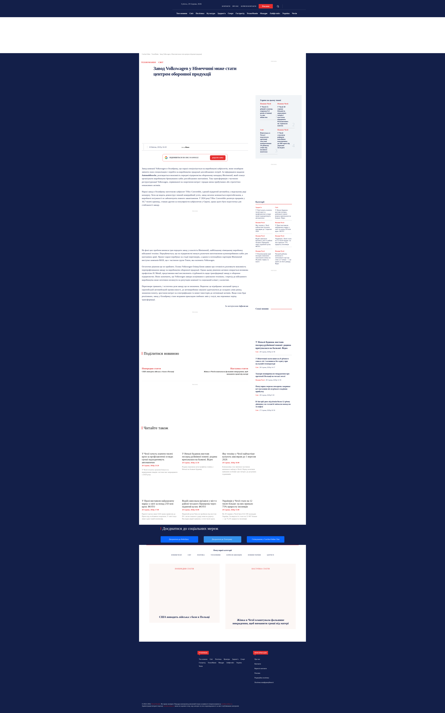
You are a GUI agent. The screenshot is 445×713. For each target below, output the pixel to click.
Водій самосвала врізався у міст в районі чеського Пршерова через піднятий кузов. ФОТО (199, 503)
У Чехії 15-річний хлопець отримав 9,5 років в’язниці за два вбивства (266, 112)
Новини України (265, 199)
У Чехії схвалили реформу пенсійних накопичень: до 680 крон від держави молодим (283, 140)
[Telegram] (290, 6)
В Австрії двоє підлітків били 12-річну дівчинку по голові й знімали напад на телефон (273, 404)
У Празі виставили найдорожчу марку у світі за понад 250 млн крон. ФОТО (158, 503)
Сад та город (273, 203)
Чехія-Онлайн (155, 704)
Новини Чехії (265, 104)
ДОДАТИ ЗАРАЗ (217, 158)
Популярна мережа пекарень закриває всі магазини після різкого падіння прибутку (273, 389)
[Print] (226, 147)
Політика (271, 201)
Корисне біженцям (275, 195)
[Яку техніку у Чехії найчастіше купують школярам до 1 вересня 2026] (240, 442)
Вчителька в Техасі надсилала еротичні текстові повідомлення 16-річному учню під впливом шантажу (265, 142)
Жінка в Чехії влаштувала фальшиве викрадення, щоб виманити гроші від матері (261, 621)
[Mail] (265, 690)
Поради (281, 201)
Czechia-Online (146, 54)
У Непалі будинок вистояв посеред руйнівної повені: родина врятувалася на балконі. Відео (199, 456)
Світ (160, 62)
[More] (247, 147)
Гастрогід (273, 191)
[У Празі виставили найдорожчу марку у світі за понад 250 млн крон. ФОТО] (159, 489)
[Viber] (236, 147)
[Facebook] (286, 6)
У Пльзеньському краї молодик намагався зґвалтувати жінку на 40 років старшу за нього (263, 258)
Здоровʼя (277, 193)
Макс (187, 147)
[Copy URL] (242, 147)
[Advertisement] (222, 35)
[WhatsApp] (220, 147)
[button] (278, 6)
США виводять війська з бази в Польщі (158, 372)
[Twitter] (210, 147)
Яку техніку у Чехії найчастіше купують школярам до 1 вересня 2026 (239, 456)
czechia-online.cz (226, 704)
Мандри (282, 197)
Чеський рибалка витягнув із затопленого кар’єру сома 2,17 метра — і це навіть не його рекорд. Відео (283, 259)
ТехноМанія (155, 54)
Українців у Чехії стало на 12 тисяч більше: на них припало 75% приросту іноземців (237, 503)
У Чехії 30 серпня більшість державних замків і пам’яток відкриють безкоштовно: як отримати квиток (283, 116)
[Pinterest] (215, 147)
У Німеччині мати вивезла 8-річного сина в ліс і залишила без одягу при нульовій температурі (272, 361)
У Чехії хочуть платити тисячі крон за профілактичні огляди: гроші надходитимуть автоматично (157, 458)
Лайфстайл (272, 197)
